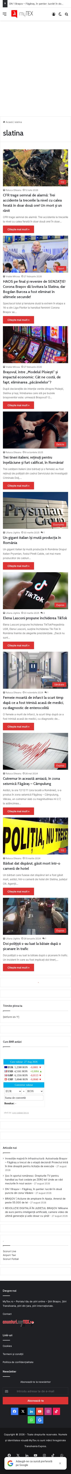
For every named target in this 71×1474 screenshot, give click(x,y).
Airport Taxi (9, 1255)
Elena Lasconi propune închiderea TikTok (35, 618)
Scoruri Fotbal (11, 1258)
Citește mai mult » (18, 229)
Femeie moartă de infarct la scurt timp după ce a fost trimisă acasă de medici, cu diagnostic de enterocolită (33, 702)
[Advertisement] (35, 67)
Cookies (7, 1345)
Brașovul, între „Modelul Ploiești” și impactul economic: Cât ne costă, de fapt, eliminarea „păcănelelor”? (32, 377)
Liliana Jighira (13, 532)
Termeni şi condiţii (13, 1354)
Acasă (9, 122)
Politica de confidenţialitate (18, 1362)
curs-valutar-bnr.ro (20, 1113)
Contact (7, 1313)
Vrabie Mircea (13, 276)
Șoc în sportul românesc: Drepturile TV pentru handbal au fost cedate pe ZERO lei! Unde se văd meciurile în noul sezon (34, 1179)
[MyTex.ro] (23, 14)
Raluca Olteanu (13, 190)
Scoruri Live (9, 1251)
